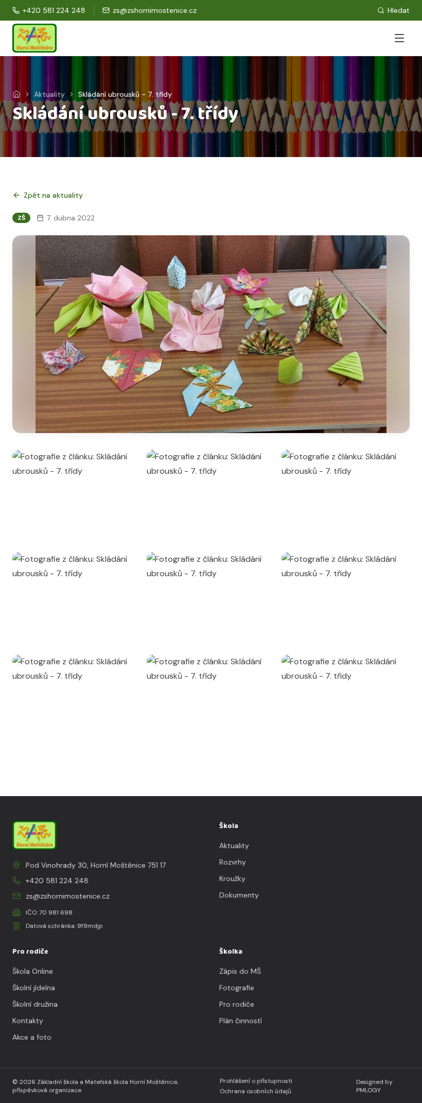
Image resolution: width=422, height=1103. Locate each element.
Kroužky (232, 878)
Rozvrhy (232, 862)
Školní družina (35, 1004)
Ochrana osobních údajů (255, 1091)
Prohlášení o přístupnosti (256, 1081)
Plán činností (240, 1020)
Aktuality (49, 94)
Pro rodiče (236, 1004)
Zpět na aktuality (53, 195)
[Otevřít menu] (399, 38)
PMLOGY (368, 1090)
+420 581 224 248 (57, 880)
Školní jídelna (33, 987)
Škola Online (32, 971)
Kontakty (27, 1020)
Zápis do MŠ (240, 971)
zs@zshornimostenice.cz (68, 896)
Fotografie (236, 987)
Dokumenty (239, 895)
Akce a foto (31, 1037)
